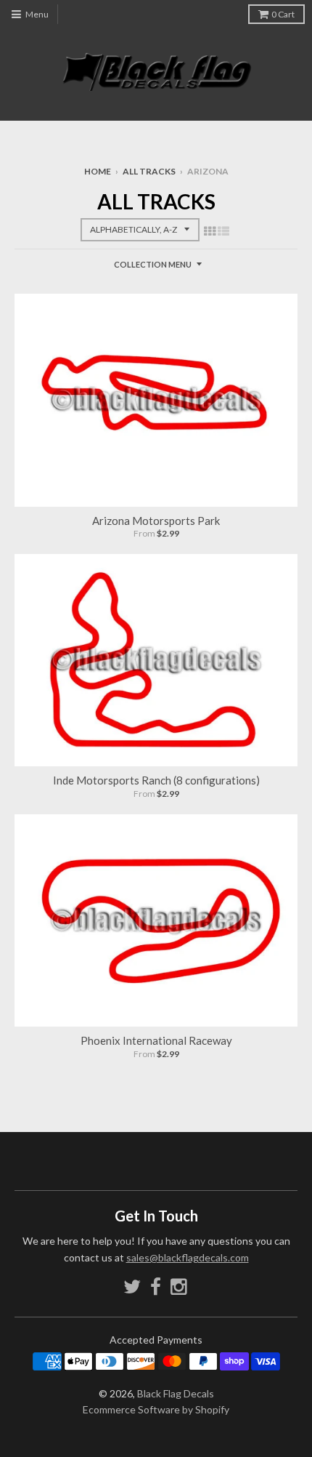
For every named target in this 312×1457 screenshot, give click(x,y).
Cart (283, 14)
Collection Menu (153, 264)
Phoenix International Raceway (156, 1040)
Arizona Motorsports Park (156, 520)
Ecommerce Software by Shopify (156, 1409)
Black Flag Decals (175, 1393)
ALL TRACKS (149, 171)
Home (97, 171)
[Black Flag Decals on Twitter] (132, 1286)
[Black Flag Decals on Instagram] (180, 1286)
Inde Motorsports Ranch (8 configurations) (156, 780)
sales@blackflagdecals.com (187, 1257)
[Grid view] (209, 230)
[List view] (223, 230)
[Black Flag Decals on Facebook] (155, 1286)
